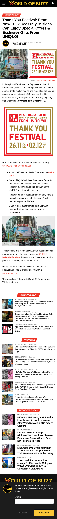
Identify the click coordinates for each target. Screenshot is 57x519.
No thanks (22, 513)
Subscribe (44, 513)
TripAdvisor (41, 81)
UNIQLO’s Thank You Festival (16, 166)
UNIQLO (51, 81)
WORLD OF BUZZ (19, 44)
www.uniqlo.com (10, 273)
